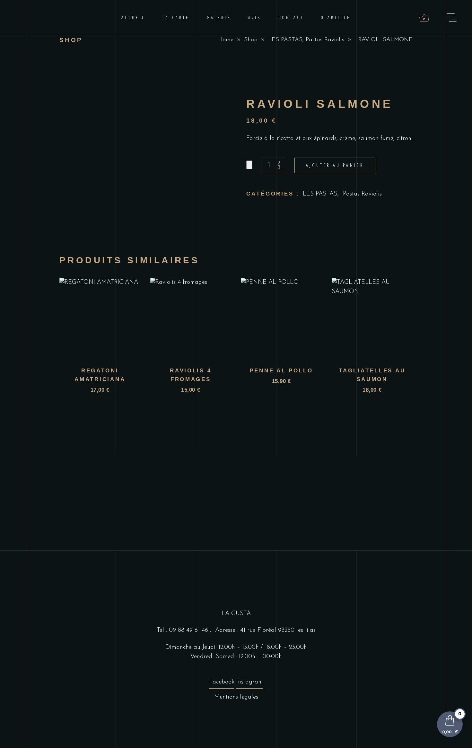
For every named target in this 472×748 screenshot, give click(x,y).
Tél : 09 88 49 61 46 (183, 630)
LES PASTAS (285, 40)
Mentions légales (236, 697)
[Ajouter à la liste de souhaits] (249, 165)
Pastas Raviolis (325, 40)
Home (225, 40)
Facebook (221, 682)
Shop (251, 40)
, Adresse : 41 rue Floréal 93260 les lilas (263, 630)
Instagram (249, 682)
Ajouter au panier (335, 165)
